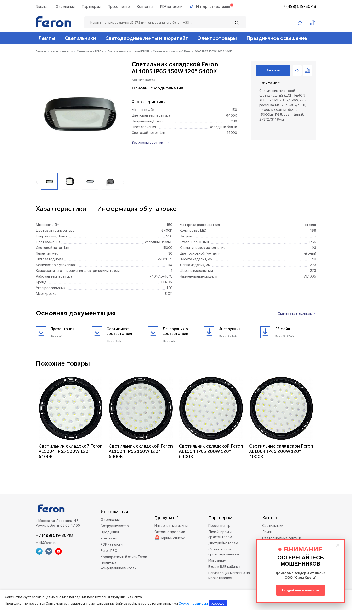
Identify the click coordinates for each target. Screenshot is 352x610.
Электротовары (217, 38)
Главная (42, 7)
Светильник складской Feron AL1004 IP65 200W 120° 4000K (281, 451)
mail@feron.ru (46, 542)
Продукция (110, 532)
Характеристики (61, 209)
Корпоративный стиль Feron (124, 557)
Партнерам (91, 7)
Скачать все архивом (295, 313)
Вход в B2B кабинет (224, 567)
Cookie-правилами (193, 603)
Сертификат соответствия (119, 331)
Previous (37, 182)
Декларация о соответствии (175, 331)
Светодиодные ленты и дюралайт (146, 38)
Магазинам (217, 560)
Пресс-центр (119, 7)
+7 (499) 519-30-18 (298, 6)
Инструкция (229, 328)
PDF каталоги (171, 7)
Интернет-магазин (213, 7)
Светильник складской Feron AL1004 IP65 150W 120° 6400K (141, 451)
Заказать (273, 70)
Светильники (80, 38)
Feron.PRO (109, 551)
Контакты (145, 7)
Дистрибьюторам (223, 543)
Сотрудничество (115, 526)
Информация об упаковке (136, 209)
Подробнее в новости (300, 590)
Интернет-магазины (171, 525)
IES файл (282, 328)
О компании (65, 7)
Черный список (172, 538)
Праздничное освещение (276, 38)
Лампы (46, 38)
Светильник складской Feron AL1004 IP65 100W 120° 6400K (71, 451)
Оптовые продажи (169, 532)
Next (124, 182)
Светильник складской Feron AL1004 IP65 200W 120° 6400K (211, 451)
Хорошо (217, 603)
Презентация (62, 328)
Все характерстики (147, 142)
